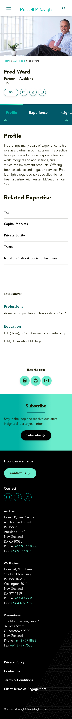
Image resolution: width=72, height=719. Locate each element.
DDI (11, 92)
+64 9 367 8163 (22, 551)
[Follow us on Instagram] (28, 497)
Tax (6, 212)
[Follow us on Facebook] (18, 497)
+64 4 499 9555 (26, 598)
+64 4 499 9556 (22, 603)
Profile (11, 113)
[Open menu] (8, 7)
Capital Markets (16, 224)
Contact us (18, 473)
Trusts (8, 247)
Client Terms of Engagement (25, 689)
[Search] (63, 7)
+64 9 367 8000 (26, 546)
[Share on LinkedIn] (25, 381)
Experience (38, 113)
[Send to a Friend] (47, 381)
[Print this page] (36, 381)
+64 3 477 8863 (25, 640)
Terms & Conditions (18, 680)
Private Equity (14, 235)
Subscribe (33, 435)
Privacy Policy (14, 662)
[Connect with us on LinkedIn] (8, 497)
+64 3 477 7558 (21, 645)
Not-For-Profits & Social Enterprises (30, 258)
